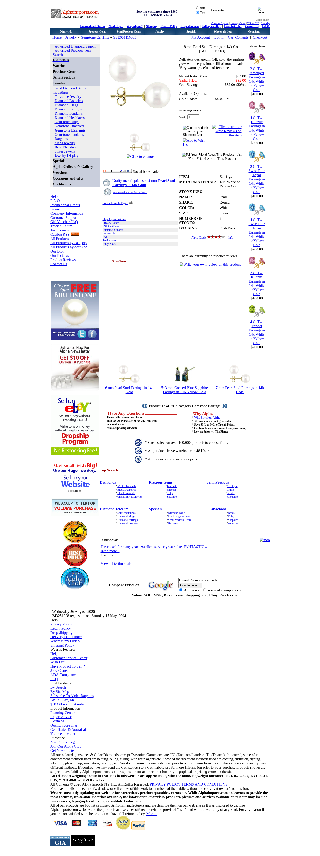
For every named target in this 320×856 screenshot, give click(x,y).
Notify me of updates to (143, 183)
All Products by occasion (68, 247)
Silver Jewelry (65, 151)
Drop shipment (190, 26)
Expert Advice (61, 717)
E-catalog (57, 721)
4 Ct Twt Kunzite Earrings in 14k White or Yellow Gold (257, 128)
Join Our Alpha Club (65, 746)
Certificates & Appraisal (68, 729)
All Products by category (68, 243)
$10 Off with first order (67, 704)
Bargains (61, 139)
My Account (201, 37)
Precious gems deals (179, 516)
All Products (59, 239)
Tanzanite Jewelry (68, 97)
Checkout (260, 37)
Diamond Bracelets (69, 101)
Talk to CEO (253, 23)
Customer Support (220, 23)
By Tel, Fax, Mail (63, 700)
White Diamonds (126, 486)
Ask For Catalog (62, 742)
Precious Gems (97, 31)
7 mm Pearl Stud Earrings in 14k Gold (240, 390)
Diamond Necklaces (70, 118)
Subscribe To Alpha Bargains (72, 696)
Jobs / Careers (60, 670)
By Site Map (59, 692)
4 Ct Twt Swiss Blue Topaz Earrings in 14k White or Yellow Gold (257, 232)
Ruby (170, 493)
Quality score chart (64, 725)
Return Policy (169, 26)
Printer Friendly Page (115, 203)
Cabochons (217, 509)
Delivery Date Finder (66, 637)
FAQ (105, 237)
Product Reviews (63, 260)
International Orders (92, 26)
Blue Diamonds (126, 493)
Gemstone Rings (67, 122)
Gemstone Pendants (69, 134)
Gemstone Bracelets (69, 126)
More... (151, 814)
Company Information (66, 213)
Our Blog (57, 251)
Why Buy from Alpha (207, 417)
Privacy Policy (111, 222)
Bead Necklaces (66, 147)
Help (54, 196)
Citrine (230, 489)
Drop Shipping (61, 633)
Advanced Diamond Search (75, 46)
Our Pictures (59, 255)
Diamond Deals (176, 512)
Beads (231, 512)
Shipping (151, 26)
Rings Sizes (109, 244)
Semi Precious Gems (129, 31)
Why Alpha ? (135, 26)
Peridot (231, 493)
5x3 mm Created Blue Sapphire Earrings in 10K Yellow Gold (184, 390)
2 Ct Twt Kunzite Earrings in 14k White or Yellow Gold (257, 283)
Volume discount (62, 734)
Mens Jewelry (65, 143)
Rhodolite (232, 496)
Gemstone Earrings (95, 37)
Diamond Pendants (69, 113)
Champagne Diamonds (130, 496)
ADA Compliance (63, 675)
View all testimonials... (117, 564)
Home (57, 37)
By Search (58, 687)
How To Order (233, 26)
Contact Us (252, 26)
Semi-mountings (126, 512)
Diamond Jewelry (114, 509)
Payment (56, 209)
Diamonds (66, 31)
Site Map (265, 23)
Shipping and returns (114, 219)
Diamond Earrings (68, 109)
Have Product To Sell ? (67, 666)
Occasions (254, 31)
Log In (219, 37)
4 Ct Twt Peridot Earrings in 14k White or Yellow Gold (257, 332)
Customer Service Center (68, 658)
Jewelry (159, 31)
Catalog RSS (60, 234)
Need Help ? (116, 26)
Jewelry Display (66, 156)
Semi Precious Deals (179, 520)
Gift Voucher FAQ (64, 222)
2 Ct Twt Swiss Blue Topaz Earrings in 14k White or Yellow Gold (257, 179)
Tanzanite (172, 486)
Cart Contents (238, 37)
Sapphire (172, 496)
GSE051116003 (124, 37)
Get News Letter (62, 751)
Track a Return (61, 226)
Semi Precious (218, 482)
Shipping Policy (62, 645)
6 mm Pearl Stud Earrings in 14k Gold (129, 390)
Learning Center (238, 23)
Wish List (57, 662)
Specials (191, 31)
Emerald (171, 489)
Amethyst (232, 486)
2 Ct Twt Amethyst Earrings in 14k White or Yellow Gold (257, 79)
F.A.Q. (266, 26)
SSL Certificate (111, 226)
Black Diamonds (126, 489)
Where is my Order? (65, 641)
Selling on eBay (211, 26)
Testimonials (59, 230)
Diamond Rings (66, 105)
